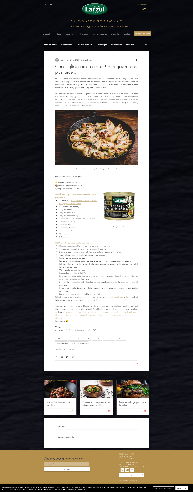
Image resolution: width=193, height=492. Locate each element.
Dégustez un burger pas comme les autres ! (132, 403)
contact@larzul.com (132, 462)
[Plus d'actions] (136, 60)
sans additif (97, 339)
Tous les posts (50, 45)
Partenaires (116, 45)
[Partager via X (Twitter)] (62, 357)
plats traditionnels (62, 343)
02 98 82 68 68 (128, 464)
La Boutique (102, 45)
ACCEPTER (181, 488)
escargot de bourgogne (79, 343)
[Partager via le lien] (73, 357)
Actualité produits (84, 45)
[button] (144, 9)
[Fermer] (190, 488)
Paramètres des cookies (163, 488)
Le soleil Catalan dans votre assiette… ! (58, 403)
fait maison (121, 339)
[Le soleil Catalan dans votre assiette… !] (60, 389)
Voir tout (146, 376)
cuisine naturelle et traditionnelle (79, 339)
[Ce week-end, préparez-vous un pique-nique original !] (96, 389)
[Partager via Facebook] (56, 357)
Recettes (130, 45)
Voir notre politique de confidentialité (74, 489)
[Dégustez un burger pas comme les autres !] (133, 389)
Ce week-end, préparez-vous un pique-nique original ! (96, 403)
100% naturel (61, 339)
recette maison (109, 339)
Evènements (66, 45)
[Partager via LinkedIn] (67, 357)
